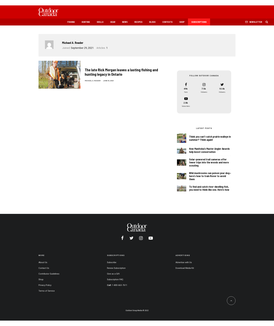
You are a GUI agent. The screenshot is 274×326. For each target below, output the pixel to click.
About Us (43, 262)
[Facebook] (122, 238)
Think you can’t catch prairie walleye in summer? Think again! (210, 138)
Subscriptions (199, 22)
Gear (112, 22)
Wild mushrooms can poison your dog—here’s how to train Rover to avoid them (210, 176)
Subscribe (111, 262)
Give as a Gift (113, 273)
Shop (182, 22)
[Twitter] (131, 238)
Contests (167, 22)
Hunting (86, 22)
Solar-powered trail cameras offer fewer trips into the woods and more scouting (209, 162)
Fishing (71, 22)
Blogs (152, 22)
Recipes (138, 22)
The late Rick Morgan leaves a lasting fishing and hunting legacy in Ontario (121, 72)
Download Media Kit (185, 268)
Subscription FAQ (115, 279)
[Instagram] (141, 238)
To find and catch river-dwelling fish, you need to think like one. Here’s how (209, 188)
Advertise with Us (184, 262)
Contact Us (44, 268)
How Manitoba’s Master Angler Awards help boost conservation (209, 150)
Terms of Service (47, 291)
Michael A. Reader (72, 42)
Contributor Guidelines (49, 273)
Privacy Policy (45, 285)
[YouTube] (151, 238)
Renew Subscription (116, 268)
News (125, 22)
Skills (100, 22)
